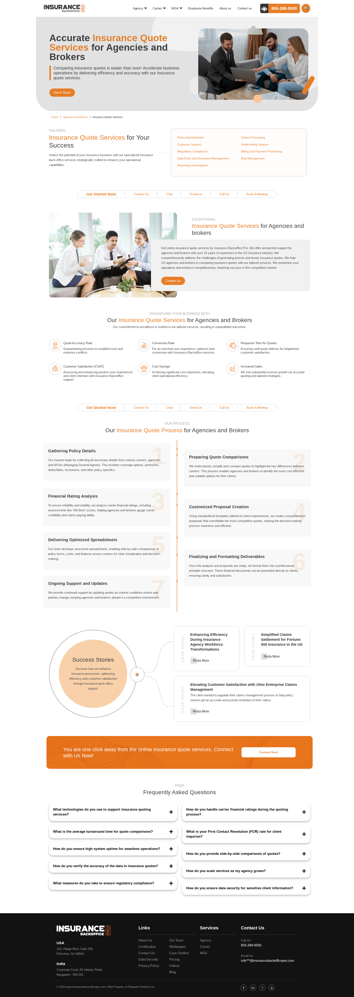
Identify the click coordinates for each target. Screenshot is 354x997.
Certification (147, 946)
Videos (174, 966)
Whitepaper (177, 946)
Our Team (176, 940)
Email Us (196, 194)
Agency (138, 8)
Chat (169, 194)
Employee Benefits (200, 8)
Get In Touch (62, 92)
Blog (172, 972)
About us (225, 8)
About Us (145, 940)
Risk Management (253, 158)
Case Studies (179, 953)
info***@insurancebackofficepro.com (267, 960)
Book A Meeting (257, 194)
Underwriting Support (255, 144)
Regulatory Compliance (192, 151)
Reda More (201, 660)
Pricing (174, 959)
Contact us (244, 8)
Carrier (158, 8)
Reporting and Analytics (192, 165)
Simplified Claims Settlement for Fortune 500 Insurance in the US (282, 640)
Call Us (224, 194)
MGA (175, 8)
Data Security (148, 959)
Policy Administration (190, 137)
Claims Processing (253, 137)
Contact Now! (268, 752)
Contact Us (141, 194)
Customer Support (189, 144)
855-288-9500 (251, 945)
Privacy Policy (148, 966)
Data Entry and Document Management (203, 158)
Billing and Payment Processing (261, 151)
